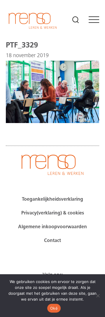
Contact (52, 240)
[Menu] (94, 19)
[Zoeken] (75, 20)
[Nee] (98, 296)
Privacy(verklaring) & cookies (52, 213)
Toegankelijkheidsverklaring (52, 199)
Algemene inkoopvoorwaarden (52, 227)
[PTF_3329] (52, 122)
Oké (54, 308)
